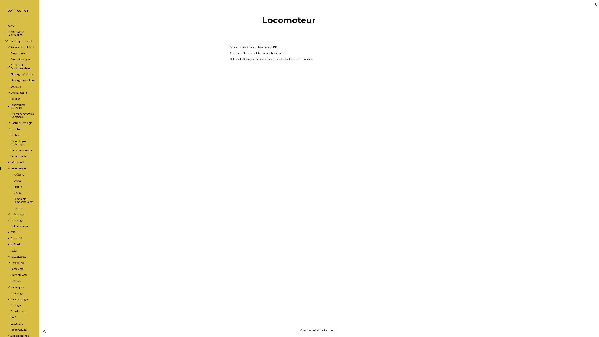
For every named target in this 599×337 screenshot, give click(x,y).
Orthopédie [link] (17, 238)
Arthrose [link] (19, 174)
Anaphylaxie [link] (18, 53)
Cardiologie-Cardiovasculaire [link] (21, 67)
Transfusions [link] (18, 311)
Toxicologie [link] (17, 293)
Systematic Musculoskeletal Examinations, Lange (257, 53)
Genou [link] (18, 192)
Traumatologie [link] (19, 299)
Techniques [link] (17, 287)
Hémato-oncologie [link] (22, 150)
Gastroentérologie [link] (21, 123)
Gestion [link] (15, 135)
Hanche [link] (18, 208)
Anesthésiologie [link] (20, 59)
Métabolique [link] (18, 214)
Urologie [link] (16, 305)
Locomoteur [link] (18, 168)
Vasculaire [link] (17, 323)
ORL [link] (13, 232)
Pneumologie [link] (18, 256)
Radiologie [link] (17, 268)
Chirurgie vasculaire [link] (23, 80)
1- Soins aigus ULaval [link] (19, 41)
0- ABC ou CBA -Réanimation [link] (16, 34)
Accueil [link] (11, 25)
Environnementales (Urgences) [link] (22, 115)
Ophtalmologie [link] (19, 226)
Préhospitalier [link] (19, 329)
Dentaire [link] (16, 86)
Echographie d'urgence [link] (18, 106)
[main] (289, 20)
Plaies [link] (14, 250)
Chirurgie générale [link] (22, 74)
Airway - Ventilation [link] (22, 47)
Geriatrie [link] (16, 129)
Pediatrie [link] (16, 244)
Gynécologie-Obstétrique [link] (18, 143)
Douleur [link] (15, 98)
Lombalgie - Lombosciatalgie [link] (23, 200)
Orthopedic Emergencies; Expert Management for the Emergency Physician (271, 59)
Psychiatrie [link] (17, 262)
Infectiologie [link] (18, 162)
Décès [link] (14, 317)
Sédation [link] (16, 281)
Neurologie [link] (17, 220)
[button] (595, 4)
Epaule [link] (18, 186)
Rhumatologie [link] (19, 275)
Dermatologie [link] (19, 92)
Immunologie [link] (19, 156)
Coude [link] (17, 180)
